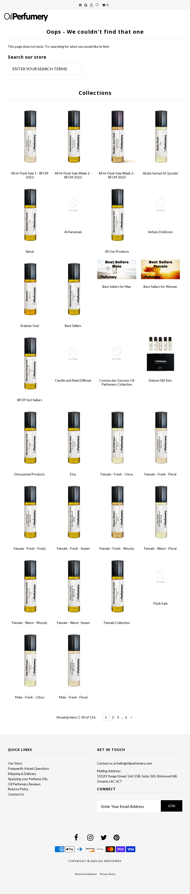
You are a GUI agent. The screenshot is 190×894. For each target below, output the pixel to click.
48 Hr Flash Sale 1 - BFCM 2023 (29, 175)
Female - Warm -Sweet (73, 623)
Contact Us (16, 794)
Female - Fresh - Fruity (30, 548)
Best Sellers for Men (116, 287)
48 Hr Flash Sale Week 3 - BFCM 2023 (116, 175)
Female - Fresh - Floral (160, 474)
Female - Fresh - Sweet (73, 548)
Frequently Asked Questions (28, 768)
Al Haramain (73, 232)
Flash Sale (160, 603)
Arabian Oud (29, 326)
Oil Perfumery (110, 861)
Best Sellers (73, 326)
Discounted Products (29, 474)
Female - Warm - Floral (160, 548)
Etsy (73, 474)
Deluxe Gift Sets (160, 380)
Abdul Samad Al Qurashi (160, 173)
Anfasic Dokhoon (160, 232)
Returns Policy (18, 789)
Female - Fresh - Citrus (117, 474)
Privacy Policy (107, 873)
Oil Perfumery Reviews (24, 784)
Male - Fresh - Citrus (29, 697)
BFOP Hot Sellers (29, 400)
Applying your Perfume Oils (28, 779)
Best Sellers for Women (160, 287)
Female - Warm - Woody (29, 623)
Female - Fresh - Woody (116, 548)
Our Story (15, 763)
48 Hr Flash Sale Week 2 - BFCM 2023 (73, 175)
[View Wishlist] (97, 5)
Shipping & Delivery (22, 774)
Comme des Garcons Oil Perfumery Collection (116, 382)
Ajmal (29, 251)
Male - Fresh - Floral (73, 697)
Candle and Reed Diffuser (73, 380)
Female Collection (117, 623)
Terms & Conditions (85, 873)
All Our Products (117, 251)
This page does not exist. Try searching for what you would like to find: (58, 47)
